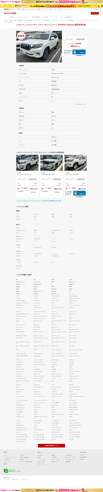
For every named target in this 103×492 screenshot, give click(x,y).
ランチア (36, 256)
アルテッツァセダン (21, 300)
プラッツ (36, 409)
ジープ (53, 239)
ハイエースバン (73, 394)
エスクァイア (72, 311)
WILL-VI (18, 293)
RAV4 (35, 289)
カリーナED (37, 327)
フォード (54, 241)
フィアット (54, 253)
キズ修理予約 (54, 457)
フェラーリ (71, 253)
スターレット (37, 373)
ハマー (35, 241)
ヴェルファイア (37, 307)
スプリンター (19, 376)
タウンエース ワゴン (56, 387)
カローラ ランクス (38, 335)
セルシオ (18, 384)
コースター (18, 366)
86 (16, 279)
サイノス (71, 369)
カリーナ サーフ (73, 324)
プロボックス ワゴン (74, 414)
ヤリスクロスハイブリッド (75, 425)
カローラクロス (73, 338)
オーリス (18, 318)
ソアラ (53, 384)
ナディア (71, 391)
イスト (53, 303)
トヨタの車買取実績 (28, 20)
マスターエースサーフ (74, 423)
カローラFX (19, 338)
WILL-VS (36, 293)
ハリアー (18, 402)
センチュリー (37, 384)
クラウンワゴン (55, 360)
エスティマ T (72, 313)
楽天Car (6, 20)
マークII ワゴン (72, 420)
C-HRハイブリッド (20, 282)
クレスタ (71, 364)
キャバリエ (71, 345)
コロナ (70, 366)
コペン (35, 366)
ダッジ (17, 241)
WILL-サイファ (55, 293)
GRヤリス (18, 284)
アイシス (71, 293)
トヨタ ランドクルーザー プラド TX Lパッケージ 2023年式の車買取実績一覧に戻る (38, 200)
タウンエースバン (20, 389)
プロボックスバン (20, 416)
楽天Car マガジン (41, 461)
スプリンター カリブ (39, 376)
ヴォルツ (54, 311)
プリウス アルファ (73, 409)
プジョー (36, 262)
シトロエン (18, 262)
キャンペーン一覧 (53, 17)
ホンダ (70, 214)
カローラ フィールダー (21, 335)
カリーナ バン (19, 327)
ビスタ (53, 407)
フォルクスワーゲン (56, 230)
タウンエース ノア (38, 387)
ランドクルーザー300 (74, 436)
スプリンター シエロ (56, 376)
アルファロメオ (37, 253)
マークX (18, 423)
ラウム (70, 429)
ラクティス (18, 432)
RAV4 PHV (54, 289)
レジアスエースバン (21, 441)
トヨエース (54, 391)
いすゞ (35, 219)
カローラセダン (73, 342)
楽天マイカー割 (41, 463)
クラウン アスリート (56, 349)
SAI (70, 291)
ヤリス (35, 425)
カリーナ (54, 324)
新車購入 (53, 455)
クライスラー (37, 239)
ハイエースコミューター (57, 394)
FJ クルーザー (37, 282)
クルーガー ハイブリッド (40, 364)
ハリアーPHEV (55, 402)
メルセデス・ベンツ (21, 230)
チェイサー (54, 389)
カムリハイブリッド (21, 324)
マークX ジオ (37, 423)
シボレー (71, 239)
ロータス (54, 247)
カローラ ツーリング (39, 331)
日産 (53, 214)
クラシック (71, 360)
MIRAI (53, 286)
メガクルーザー (20, 425)
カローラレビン (55, 345)
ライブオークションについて (23, 17)
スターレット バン (56, 373)
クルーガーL (54, 364)
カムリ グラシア (38, 320)
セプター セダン (38, 380)
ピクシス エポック (73, 402)
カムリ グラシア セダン (74, 320)
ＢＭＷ (35, 230)
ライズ (35, 427)
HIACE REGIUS (37, 284)
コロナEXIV (36, 369)
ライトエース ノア (73, 427)
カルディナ (54, 327)
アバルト (18, 253)
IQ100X (18, 286)
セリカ (70, 380)
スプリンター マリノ (74, 376)
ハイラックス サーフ (56, 396)
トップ (5, 17)
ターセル (71, 384)
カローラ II (36, 329)
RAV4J (70, 289)
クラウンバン (19, 360)
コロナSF (54, 369)
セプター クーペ (73, 378)
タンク (35, 389)
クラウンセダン (37, 356)
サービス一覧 (6, 479)
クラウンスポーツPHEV (21, 356)
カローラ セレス (20, 331)
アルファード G (55, 300)
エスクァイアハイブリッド (22, 313)
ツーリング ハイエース (74, 389)
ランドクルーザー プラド (22, 436)
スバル (35, 216)
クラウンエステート (38, 353)
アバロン (36, 296)
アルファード (37, 300)
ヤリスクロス (55, 425)
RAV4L (17, 291)
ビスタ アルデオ (73, 407)
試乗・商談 (40, 455)
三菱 (53, 216)
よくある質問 (45, 17)
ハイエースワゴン (20, 396)
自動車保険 (68, 461)
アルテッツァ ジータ (74, 298)
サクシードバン (20, 371)
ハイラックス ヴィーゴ (39, 396)
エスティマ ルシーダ (56, 316)
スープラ (18, 373)
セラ (53, 380)
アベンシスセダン (73, 296)
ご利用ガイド (12, 17)
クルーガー (71, 362)
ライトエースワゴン (56, 429)
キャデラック (19, 239)
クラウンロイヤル (38, 360)
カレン (70, 327)
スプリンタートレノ (38, 378)
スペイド (54, 378)
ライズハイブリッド (56, 427)
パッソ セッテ (72, 400)
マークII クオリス (38, 420)
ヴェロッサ (71, 307)
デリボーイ (36, 391)
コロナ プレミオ (20, 369)
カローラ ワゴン (73, 335)
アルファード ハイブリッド (22, 303)
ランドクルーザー (56, 432)
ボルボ (17, 268)
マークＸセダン (55, 423)
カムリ (17, 320)
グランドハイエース (38, 362)
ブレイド (36, 412)
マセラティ (18, 256)
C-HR (70, 279)
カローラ (18, 329)
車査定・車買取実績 (36, 17)
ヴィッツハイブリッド (74, 305)
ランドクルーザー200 (39, 436)
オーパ (70, 316)
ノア (17, 394)
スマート (71, 232)
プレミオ (71, 412)
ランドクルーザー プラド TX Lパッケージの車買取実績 (62, 20)
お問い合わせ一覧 (15, 479)
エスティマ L (55, 313)
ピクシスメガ (37, 407)
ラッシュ (36, 432)
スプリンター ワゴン (21, 378)
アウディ (71, 230)
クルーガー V (19, 364)
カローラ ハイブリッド (74, 331)
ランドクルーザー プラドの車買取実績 (41, 20)
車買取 (11, 20)
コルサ (53, 366)
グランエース (19, 362)
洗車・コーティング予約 (70, 457)
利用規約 (5, 463)
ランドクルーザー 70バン (58, 434)
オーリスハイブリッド (39, 318)
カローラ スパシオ (73, 329)
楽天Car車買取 (69, 455)
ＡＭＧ (53, 232)
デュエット (18, 391)
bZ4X (53, 279)
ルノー (53, 262)
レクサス (36, 214)
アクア (17, 296)
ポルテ (70, 416)
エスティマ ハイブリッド (40, 316)
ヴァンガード (19, 305)
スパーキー (71, 373)
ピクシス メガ (55, 405)
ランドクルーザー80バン (40, 439)
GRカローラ (72, 282)
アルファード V (72, 300)
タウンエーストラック (74, 387)
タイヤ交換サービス (70, 459)
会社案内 (22, 459)
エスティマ (36, 313)
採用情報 (81, 459)
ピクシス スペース (20, 405)
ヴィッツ (54, 305)
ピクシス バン (37, 405)
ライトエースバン (38, 429)
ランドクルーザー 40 (21, 434)
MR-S (70, 286)
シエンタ (54, 371)
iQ (52, 284)
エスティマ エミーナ (21, 316)
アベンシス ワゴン (56, 296)
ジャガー (18, 247)
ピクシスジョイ (73, 405)
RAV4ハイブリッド (38, 291)
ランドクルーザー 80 (74, 434)
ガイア (70, 318)
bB (34, 279)
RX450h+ (54, 291)
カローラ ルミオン (56, 335)
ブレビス (54, 412)
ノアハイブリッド (38, 394)
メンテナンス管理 (41, 459)
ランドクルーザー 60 (39, 434)
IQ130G (36, 286)
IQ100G (71, 284)
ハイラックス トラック (21, 400)
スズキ (70, 216)
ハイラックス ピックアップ (40, 400)
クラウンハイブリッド (74, 356)
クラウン (36, 349)
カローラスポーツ (38, 342)
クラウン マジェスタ (21, 353)
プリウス (54, 409)
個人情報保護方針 (83, 457)
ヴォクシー (18, 311)
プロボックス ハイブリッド (58, 414)
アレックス (36, 303)
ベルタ (53, 416)
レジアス (71, 439)
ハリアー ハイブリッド (39, 402)
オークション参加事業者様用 (65, 17)
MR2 (17, 289)
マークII (18, 420)
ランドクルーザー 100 (74, 432)
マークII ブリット (56, 420)
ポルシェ (18, 232)
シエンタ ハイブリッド (74, 371)
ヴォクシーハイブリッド (39, 311)
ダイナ (17, 387)
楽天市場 (96, 9)
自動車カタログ (55, 461)
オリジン (54, 318)
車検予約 (39, 457)
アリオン (18, 298)
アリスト (36, 298)
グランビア (54, 362)
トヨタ (17, 214)
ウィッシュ (36, 305)
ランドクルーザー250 (57, 436)
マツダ (17, 216)
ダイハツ (18, 219)
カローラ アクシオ (56, 329)
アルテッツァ (55, 298)
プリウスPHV (19, 412)
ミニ (35, 232)
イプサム (71, 303)
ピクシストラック (20, 407)
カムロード (36, 324)
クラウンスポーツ (73, 353)
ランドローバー (37, 247)
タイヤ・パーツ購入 (56, 459)
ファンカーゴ (19, 409)
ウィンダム (18, 307)
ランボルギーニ (55, 256)
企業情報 (81, 454)
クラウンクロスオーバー (57, 353)
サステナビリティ (25, 479)
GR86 (53, 282)
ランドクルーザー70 (21, 439)
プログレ (18, 414)
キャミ (17, 349)
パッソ (53, 400)
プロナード (36, 414)
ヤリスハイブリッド (21, 427)
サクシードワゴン (38, 371)
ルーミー (54, 439)
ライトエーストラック (21, 429)
